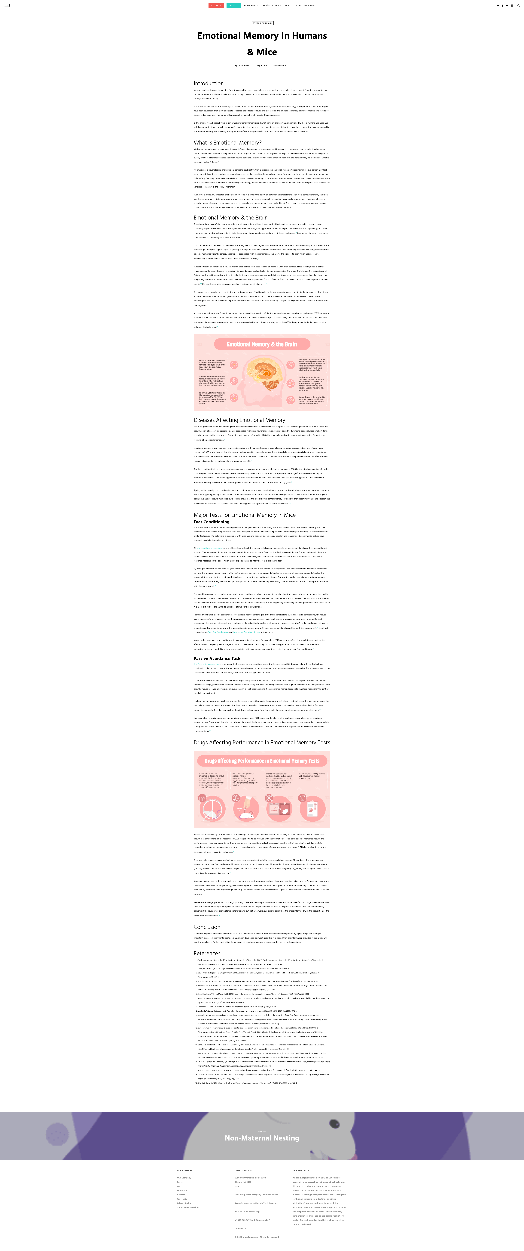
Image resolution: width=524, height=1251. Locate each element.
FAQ (179, 1186)
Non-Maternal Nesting (262, 1136)
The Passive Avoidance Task (207, 664)
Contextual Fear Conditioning (246, 632)
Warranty (182, 1199)
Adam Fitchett (244, 65)
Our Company (184, 1178)
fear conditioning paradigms (209, 548)
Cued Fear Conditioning (218, 632)
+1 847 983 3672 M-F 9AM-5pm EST (252, 1220)
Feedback (182, 1190)
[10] (290, 503)
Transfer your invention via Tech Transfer (256, 1203)
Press (179, 1182)
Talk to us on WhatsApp (247, 1212)
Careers (181, 1195)
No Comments (279, 65)
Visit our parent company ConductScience (256, 1195)
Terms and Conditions (188, 1207)
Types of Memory (262, 23)
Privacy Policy (184, 1203)
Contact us (240, 1229)
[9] (289, 503)
